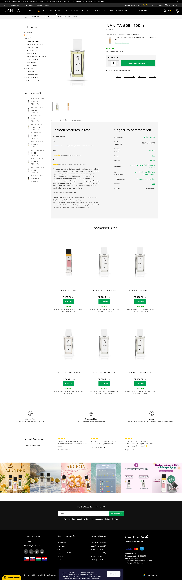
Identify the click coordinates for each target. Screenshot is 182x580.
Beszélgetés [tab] (76, 120)
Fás (137, 165)
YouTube (42, 551)
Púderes (151, 165)
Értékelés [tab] (63, 120)
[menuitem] (30, 11)
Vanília (152, 174)
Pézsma (152, 167)
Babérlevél (139, 172)
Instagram (31, 551)
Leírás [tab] (53, 120)
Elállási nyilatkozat (97, 560)
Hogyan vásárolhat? (64, 553)
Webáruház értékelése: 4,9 (133, 5)
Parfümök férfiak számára (35, 44)
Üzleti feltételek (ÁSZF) (98, 546)
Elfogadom (113, 574)
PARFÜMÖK (28, 38)
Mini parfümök (31, 53)
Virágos (132, 165)
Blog (59, 560)
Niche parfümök (32, 50)
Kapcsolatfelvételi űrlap (98, 553)
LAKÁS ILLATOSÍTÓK (31, 59)
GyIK (5, 5)
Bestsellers (30, 72)
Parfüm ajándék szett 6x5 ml (36, 56)
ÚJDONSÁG (28, 32)
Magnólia (147, 172)
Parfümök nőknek (33, 41)
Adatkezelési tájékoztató (99, 543)
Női (153, 156)
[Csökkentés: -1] (109, 63)
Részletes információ (122, 43)
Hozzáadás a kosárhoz (138, 63)
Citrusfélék (143, 165)
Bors (153, 172)
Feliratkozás (116, 514)
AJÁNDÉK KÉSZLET (30, 68)
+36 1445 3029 (158, 5)
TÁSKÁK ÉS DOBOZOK (31, 81)
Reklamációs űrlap (97, 556)
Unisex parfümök (32, 47)
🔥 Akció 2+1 (28, 35)
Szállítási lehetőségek (116, 51)
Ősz (153, 184)
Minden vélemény (33, 445)
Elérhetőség (15, 5)
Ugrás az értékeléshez (132, 34)
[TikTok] (36, 551)
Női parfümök (149, 137)
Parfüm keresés (28, 5)
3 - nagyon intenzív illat (146, 179)
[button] (68, 300)
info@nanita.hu (172, 5)
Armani (152, 150)
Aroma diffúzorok (32, 65)
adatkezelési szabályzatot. (108, 519)
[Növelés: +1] (117, 63)
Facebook (26, 551)
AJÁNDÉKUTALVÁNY (31, 78)
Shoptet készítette (152, 575)
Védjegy (60, 556)
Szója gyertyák (32, 62)
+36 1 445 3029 (33, 536)
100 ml (152, 160)
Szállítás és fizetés (43, 5)
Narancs (146, 174)
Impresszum (61, 546)
